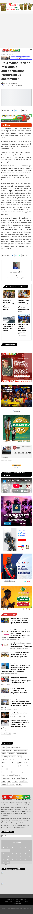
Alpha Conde (11, 753)
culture (8, 763)
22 (12, 859)
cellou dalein (12, 756)
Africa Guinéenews (6, 750)
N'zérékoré (10, 775)
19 (29, 856)
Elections (14, 763)
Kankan (4, 769)
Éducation (11, 784)
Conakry (21, 759)
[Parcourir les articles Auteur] (16, 265)
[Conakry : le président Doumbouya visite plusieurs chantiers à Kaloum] (9, 294)
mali (10, 772)
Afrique (4, 753)
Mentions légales (21, 899)
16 (16, 856)
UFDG (21, 781)
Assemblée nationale (21, 753)
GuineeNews (4, 460)
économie (18, 784)
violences (4, 784)
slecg (9, 781)
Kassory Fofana (12, 769)
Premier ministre (6, 778)
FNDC (20, 763)
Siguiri (3, 781)
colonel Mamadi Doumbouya (9, 759)
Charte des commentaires (12, 901)
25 (25, 859)
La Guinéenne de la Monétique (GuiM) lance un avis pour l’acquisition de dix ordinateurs (21, 644)
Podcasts (10, 460)
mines (3, 775)
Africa (3, 747)
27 (3, 862)
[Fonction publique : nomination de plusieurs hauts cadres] (9, 318)
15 (12, 856)
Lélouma (4, 772)
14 (8, 856)
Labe (24, 769)
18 (25, 856)
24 (21, 859)
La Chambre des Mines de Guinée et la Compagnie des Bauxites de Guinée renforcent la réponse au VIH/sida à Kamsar (16, 703)
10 (21, 853)
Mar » (6, 864)
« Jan (2, 864)
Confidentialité (16, 903)
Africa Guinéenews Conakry (20, 750)
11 (25, 853)
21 (8, 859)
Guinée (22, 766)
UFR (26, 781)
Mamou (27, 772)
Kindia (19, 769)
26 (29, 859)
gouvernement (5, 766)
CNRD (19, 756)
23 (16, 859)
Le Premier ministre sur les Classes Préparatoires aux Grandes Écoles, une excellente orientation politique (15, 724)
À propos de (10, 899)
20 (3, 859)
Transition (15, 781)
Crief (3, 763)
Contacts (25, 901)
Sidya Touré (25, 778)
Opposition (17, 775)
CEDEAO (4, 756)
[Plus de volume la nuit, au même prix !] (5, 715)
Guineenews (15, 766)
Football (26, 763)
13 (3, 856)
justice (27, 766)
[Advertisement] (16, 30)
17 (20, 856)
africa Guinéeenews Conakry (14, 747)
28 (8, 862)
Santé (18, 778)
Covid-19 (27, 759)
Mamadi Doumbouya (18, 772)
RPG (13, 778)
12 (29, 853)
